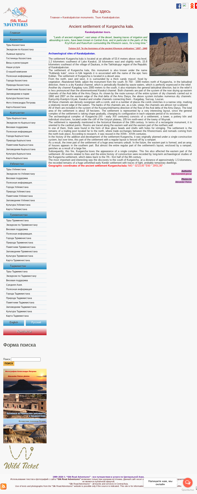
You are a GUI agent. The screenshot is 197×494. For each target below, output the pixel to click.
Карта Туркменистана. (18, 260)
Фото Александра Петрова (20, 102)
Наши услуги (13, 67)
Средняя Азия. (14, 285)
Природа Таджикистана (19, 298)
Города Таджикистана (18, 293)
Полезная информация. (19, 131)
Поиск (7, 359)
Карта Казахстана (16, 107)
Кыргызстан (17, 112)
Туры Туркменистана (17, 220)
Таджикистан (18, 266)
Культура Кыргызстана (18, 153)
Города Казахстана (16, 80)
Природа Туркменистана (19, 242)
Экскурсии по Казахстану (20, 49)
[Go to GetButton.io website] (188, 490)
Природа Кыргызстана (18, 140)
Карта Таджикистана (17, 316)
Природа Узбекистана (18, 191)
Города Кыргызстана (17, 136)
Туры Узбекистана (16, 169)
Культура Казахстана (17, 98)
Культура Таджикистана (19, 311)
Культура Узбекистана (18, 205)
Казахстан (16, 39)
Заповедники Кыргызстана (20, 149)
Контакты (24, 331)
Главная (15, 32)
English (14, 322)
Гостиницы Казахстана (18, 58)
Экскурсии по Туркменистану (22, 225)
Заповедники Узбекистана (20, 200)
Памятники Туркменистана (20, 247)
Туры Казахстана (15, 45)
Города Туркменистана (18, 238)
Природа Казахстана (17, 85)
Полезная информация (19, 76)
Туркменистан (19, 214)
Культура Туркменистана (19, 256)
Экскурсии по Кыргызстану (20, 122)
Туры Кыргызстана (16, 118)
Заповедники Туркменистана (22, 251)
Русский (36, 322)
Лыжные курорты (15, 54)
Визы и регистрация (17, 62)
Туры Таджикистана (17, 271)
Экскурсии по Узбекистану (20, 174)
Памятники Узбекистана (19, 196)
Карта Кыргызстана (17, 158)
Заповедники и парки (17, 94)
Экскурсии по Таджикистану (21, 276)
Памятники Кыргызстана (19, 145)
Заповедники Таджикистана (21, 307)
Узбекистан (17, 163)
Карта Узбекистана (16, 209)
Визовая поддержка (17, 127)
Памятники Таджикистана (20, 302)
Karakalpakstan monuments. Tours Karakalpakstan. (91, 17)
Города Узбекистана (17, 187)
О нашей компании (16, 71)
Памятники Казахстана (19, 89)
